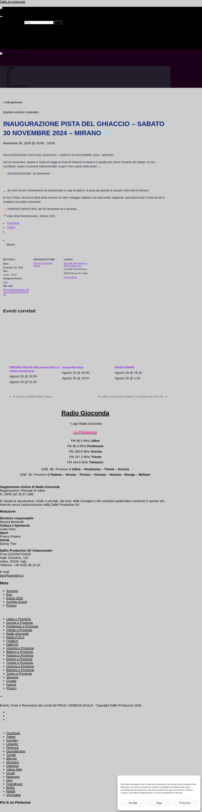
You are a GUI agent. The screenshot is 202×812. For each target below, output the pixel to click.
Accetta (133, 803)
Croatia (11, 681)
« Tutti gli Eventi (12, 102)
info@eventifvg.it (11, 575)
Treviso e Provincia (19, 662)
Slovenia (12, 677)
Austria (11, 684)
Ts (7, 43)
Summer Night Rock (72, 367)
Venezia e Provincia (20, 648)
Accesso (12, 591)
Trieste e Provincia (19, 630)
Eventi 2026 (14, 598)
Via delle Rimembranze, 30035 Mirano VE (76, 264)
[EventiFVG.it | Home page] (10, 8)
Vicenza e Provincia (20, 666)
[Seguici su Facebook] (7, 716)
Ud (8, 32)
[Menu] (1, 16)
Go (8, 40)
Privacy (11, 605)
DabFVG (12, 644)
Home (10, 29)
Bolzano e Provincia (20, 670)
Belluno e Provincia (19, 651)
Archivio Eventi (16, 47)
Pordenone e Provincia (22, 626)
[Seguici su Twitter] (7, 712)
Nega (159, 803)
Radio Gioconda (85, 413)
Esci (9, 594)
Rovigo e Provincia (19, 659)
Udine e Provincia (18, 619)
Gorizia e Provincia (19, 622)
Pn (8, 36)
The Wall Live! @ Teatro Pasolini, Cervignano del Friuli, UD (130, 396)
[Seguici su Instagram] (7, 719)
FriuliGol (12, 641)
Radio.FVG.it (15, 637)
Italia (5, 282)
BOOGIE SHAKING (124, 367)
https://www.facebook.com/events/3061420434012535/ (16, 292)
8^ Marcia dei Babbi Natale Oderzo (32, 396)
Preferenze (185, 803)
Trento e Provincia (19, 673)
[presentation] (35, 341)
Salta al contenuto (12, 1)
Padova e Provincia (19, 655)
